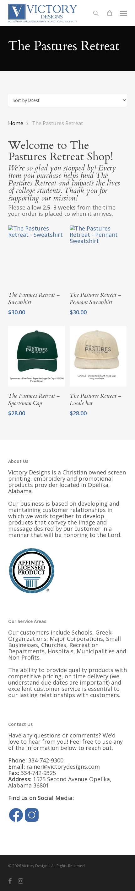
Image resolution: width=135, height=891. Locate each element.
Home (15, 123)
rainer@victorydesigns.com (63, 766)
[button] (123, 13)
